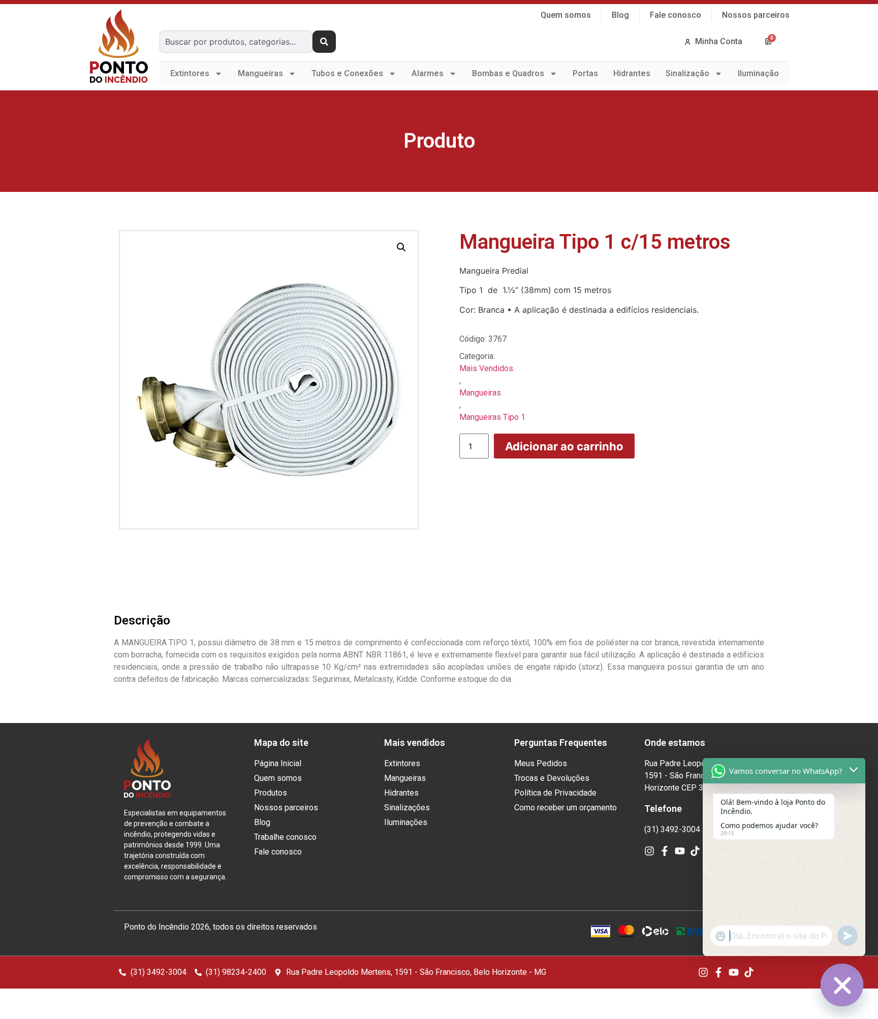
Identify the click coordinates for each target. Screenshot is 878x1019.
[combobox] (236, 41)
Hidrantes (631, 73)
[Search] (324, 41)
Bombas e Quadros (508, 73)
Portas (585, 73)
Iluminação (758, 73)
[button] (401, 247)
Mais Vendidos (486, 368)
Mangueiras (260, 73)
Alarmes (428, 73)
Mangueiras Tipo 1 (492, 417)
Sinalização (687, 73)
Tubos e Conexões (347, 73)
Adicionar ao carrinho (564, 446)
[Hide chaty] (842, 985)
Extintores (189, 73)
